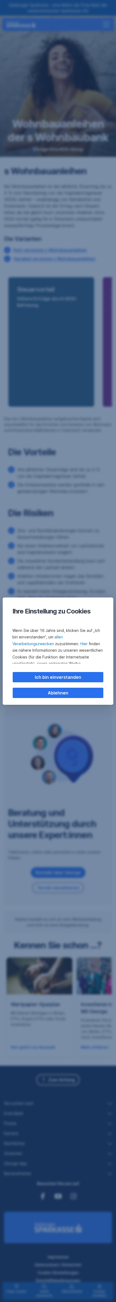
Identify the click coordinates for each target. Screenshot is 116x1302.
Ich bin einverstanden (58, 677)
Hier (84, 643)
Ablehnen (58, 693)
